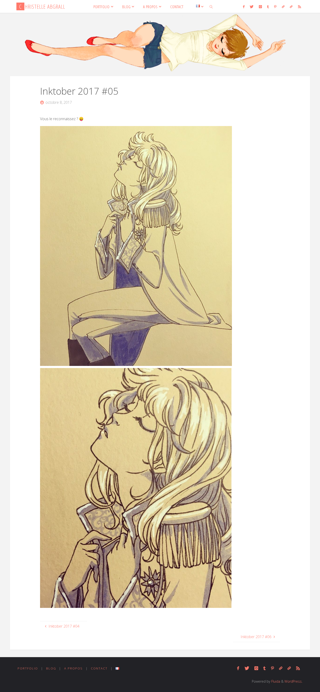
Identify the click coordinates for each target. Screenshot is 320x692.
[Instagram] (260, 6)
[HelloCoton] (291, 6)
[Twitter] (251, 6)
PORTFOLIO (28, 668)
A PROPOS (73, 668)
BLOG (51, 668)
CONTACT (99, 668)
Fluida (275, 681)
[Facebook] (243, 6)
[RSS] (299, 6)
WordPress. (293, 681)
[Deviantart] (283, 6)
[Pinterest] (275, 6)
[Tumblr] (268, 6)
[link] (211, 6)
